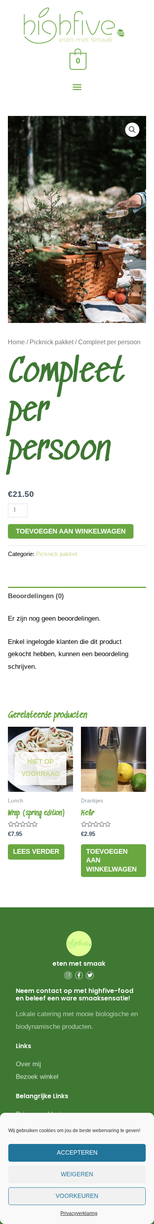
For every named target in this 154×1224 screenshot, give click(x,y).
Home (16, 342)
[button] (132, 130)
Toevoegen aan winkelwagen (71, 531)
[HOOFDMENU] (77, 87)
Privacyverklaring (79, 1213)
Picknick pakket (51, 342)
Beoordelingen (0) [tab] (36, 596)
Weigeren (77, 1174)
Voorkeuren (77, 1195)
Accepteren (77, 1152)
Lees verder (36, 851)
